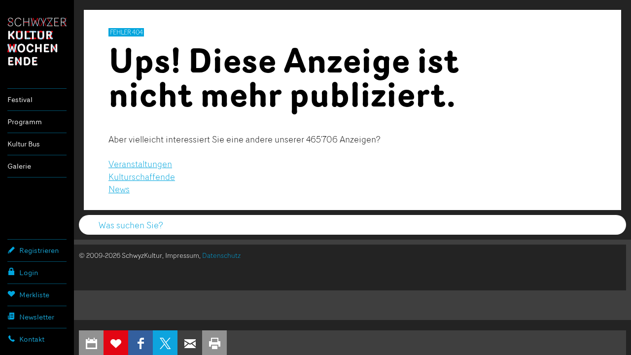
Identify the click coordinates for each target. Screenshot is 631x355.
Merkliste (34, 294)
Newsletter (36, 317)
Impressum (182, 255)
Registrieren (39, 250)
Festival (20, 99)
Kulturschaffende (141, 176)
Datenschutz (221, 255)
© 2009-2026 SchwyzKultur (120, 255)
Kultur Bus (23, 144)
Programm (24, 121)
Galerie (19, 166)
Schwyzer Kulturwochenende (37, 41)
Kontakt (31, 339)
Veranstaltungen (140, 164)
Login (28, 272)
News (119, 189)
